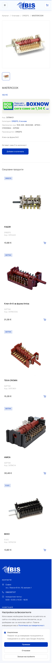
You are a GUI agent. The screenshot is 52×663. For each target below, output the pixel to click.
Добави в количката (15, 151)
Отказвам (26, 650)
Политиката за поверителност (31, 625)
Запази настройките (26, 656)
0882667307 (11, 592)
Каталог (5, 15)
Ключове (15, 15)
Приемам (26, 644)
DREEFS (25, 15)
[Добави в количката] (45, 243)
